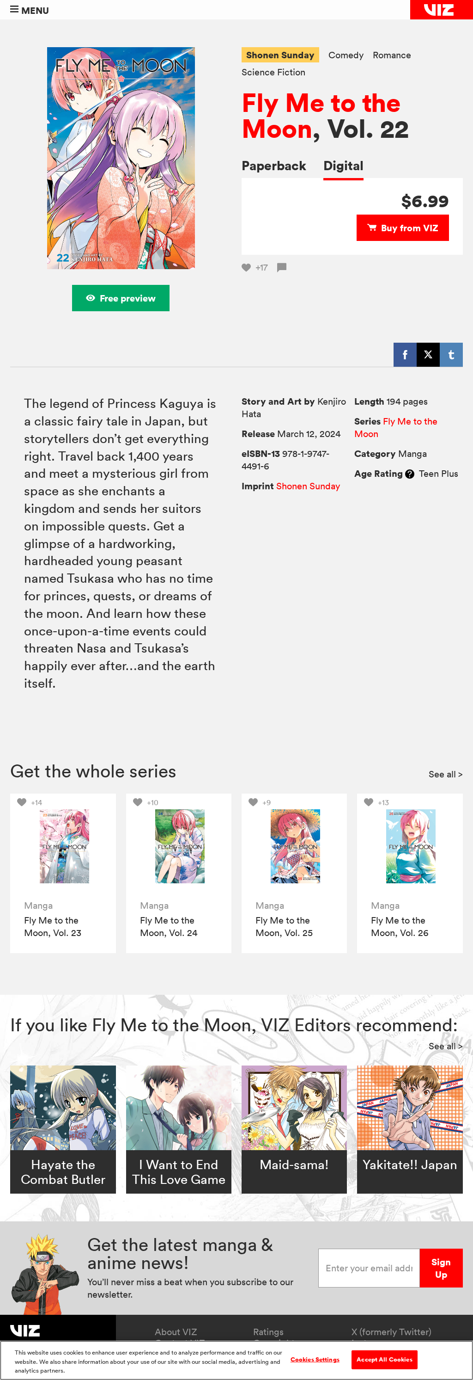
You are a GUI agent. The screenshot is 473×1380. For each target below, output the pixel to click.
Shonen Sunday (280, 55)
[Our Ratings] (409, 473)
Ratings (268, 1331)
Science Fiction (273, 72)
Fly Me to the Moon (321, 115)
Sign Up (441, 1268)
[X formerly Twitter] (428, 355)
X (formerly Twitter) (391, 1331)
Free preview (128, 298)
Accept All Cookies (384, 1359)
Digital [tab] (343, 165)
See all (446, 774)
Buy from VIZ (409, 228)
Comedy (346, 55)
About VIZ (176, 1331)
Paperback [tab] (274, 165)
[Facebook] (405, 355)
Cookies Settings (315, 1359)
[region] (236, 1360)
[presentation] (63, 846)
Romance (392, 55)
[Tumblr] (451, 355)
